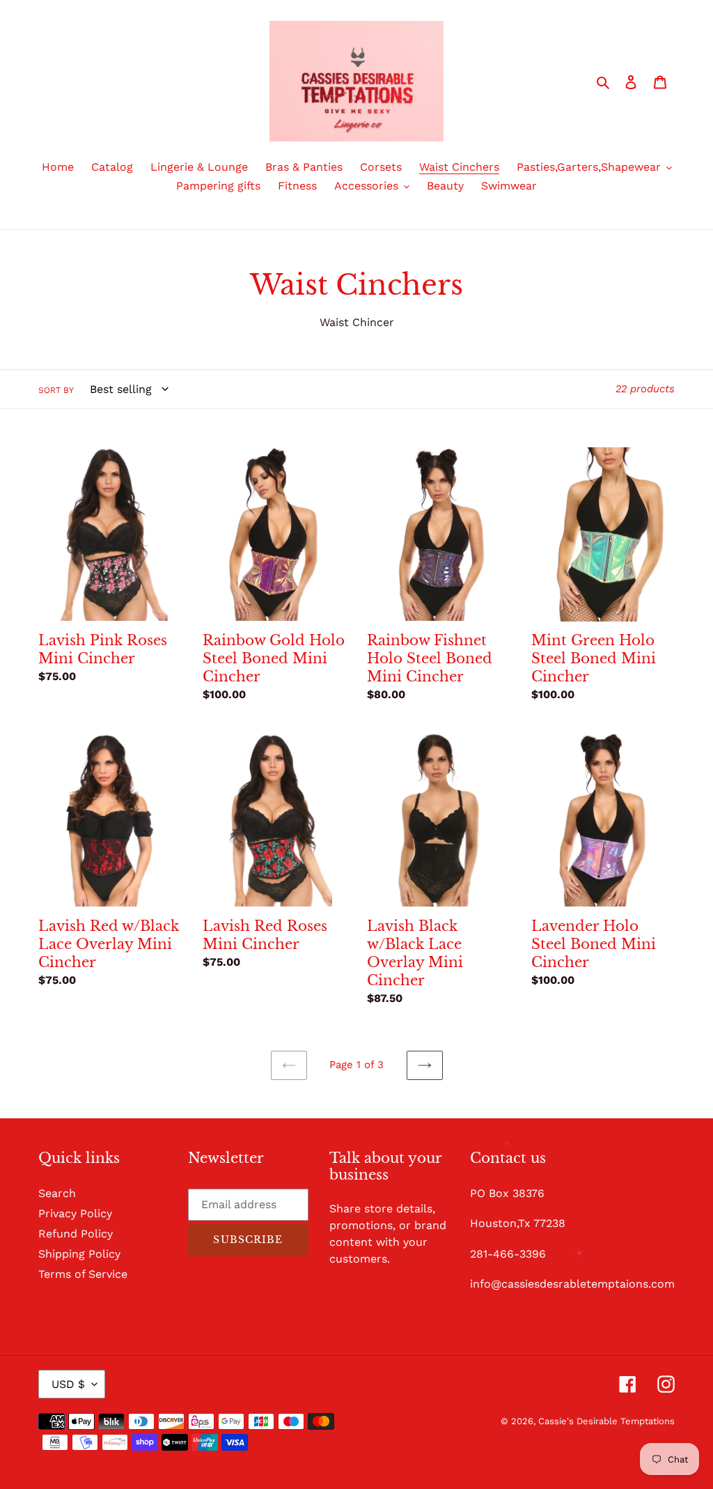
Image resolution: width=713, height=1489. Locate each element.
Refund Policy (75, 1233)
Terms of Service (82, 1274)
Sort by (56, 390)
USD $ (68, 1384)
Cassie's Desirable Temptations (606, 1421)
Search (57, 1193)
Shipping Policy (79, 1253)
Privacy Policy (75, 1213)
